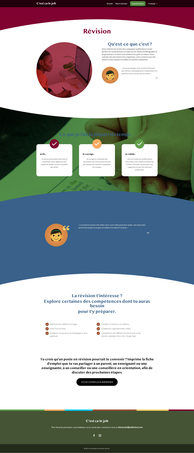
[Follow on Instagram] (99, 435)
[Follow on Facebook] (94, 435)
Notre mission (121, 4)
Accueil (110, 4)
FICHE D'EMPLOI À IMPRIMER (97, 382)
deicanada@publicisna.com (130, 427)
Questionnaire (138, 3)
